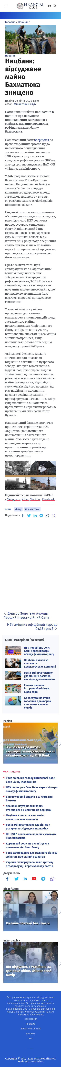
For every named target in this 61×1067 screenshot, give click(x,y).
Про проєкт (30, 1018)
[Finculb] (8, 879)
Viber (25, 499)
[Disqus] (30, 563)
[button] (54, 6)
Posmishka (37, 1061)
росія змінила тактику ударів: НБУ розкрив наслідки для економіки (39, 676)
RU (49, 6)
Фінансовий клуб (25, 104)
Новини (10, 55)
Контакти (30, 1033)
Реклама (30, 1023)
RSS (30, 1038)
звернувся (41, 140)
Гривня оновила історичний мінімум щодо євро (36, 688)
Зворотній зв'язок (30, 1028)
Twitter (35, 499)
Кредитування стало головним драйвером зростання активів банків (37, 702)
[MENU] (6, 6)
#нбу (18, 509)
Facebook (48, 499)
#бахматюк (32, 509)
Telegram (13, 499)
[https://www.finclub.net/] (30, 6)
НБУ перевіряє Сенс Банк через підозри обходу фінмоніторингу (39, 651)
